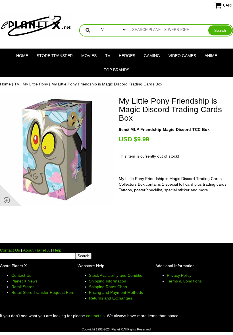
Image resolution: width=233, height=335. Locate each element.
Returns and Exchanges (110, 298)
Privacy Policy (179, 275)
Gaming (152, 55)
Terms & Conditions (184, 281)
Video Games (182, 55)
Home (22, 55)
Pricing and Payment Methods (116, 292)
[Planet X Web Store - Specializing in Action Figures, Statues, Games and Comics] (36, 24)
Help (57, 250)
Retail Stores (22, 286)
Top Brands (116, 70)
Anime (211, 55)
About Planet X (36, 250)
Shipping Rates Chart (108, 286)
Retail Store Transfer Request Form (43, 292)
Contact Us (10, 250)
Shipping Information (107, 281)
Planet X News (24, 281)
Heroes (127, 55)
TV (107, 55)
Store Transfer (55, 55)
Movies (89, 55)
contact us (95, 315)
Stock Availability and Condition (117, 275)
